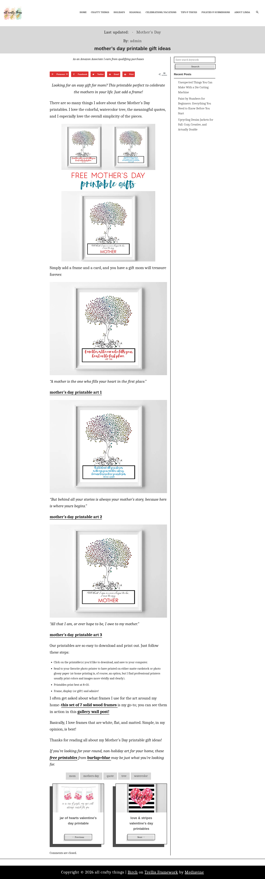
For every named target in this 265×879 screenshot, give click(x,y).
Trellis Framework (161, 872)
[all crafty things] (13, 13)
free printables (63, 757)
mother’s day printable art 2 (76, 516)
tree (123, 776)
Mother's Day (148, 32)
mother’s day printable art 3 (76, 634)
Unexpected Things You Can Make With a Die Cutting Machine (195, 87)
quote (110, 776)
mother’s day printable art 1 (76, 392)
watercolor (141, 776)
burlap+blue (99, 757)
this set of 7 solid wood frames (89, 705)
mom (72, 776)
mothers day (91, 776)
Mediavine (194, 872)
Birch (133, 872)
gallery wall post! (93, 711)
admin (136, 40)
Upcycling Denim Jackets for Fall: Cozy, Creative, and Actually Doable (195, 124)
